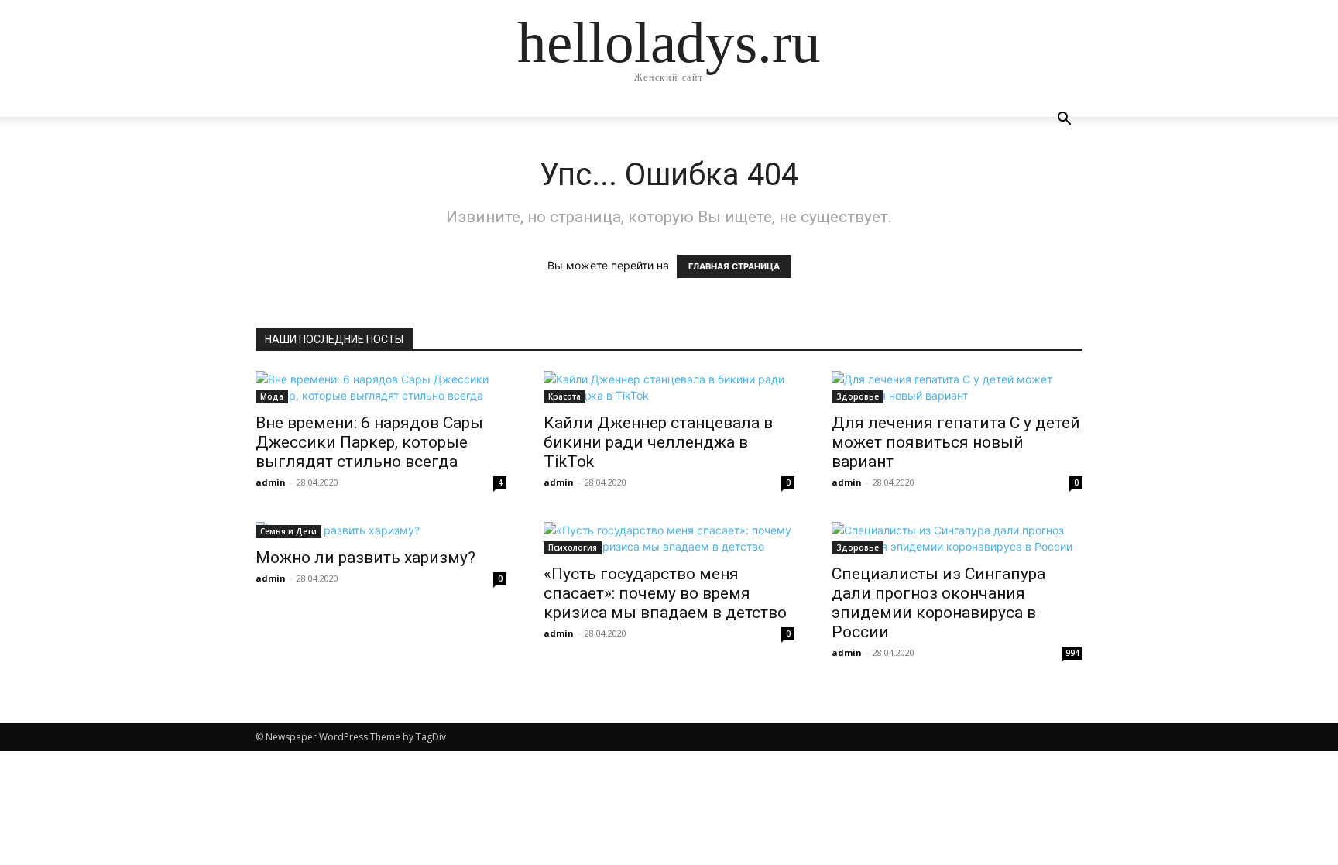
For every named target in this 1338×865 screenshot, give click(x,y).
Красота (564, 396)
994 (1072, 652)
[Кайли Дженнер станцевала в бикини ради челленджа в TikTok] (669, 387)
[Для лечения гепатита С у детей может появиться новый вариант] (957, 387)
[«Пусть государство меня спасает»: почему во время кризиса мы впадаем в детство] (669, 538)
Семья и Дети (288, 531)
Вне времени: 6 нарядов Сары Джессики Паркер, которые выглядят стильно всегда (369, 442)
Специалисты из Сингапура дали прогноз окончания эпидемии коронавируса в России (938, 603)
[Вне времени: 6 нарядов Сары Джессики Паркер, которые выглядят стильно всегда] (381, 387)
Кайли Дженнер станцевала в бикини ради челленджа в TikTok (658, 442)
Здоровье (857, 396)
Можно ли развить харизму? (365, 557)
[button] (1063, 120)
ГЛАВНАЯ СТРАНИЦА (734, 266)
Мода (271, 396)
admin (271, 482)
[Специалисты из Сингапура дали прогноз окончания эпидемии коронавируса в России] (957, 538)
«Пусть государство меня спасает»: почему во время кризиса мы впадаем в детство (665, 593)
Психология (572, 547)
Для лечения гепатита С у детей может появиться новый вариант (956, 442)
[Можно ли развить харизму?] (381, 530)
